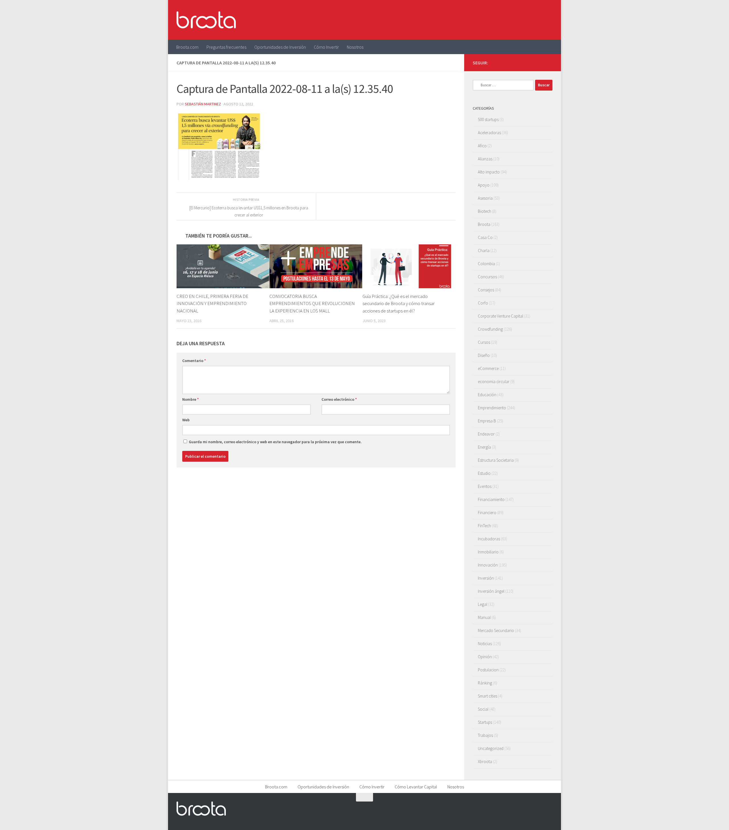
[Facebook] (521, 62)
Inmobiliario (488, 552)
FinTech (484, 525)
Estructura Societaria (496, 460)
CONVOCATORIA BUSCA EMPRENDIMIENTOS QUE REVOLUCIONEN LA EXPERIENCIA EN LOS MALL (312, 303)
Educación (487, 394)
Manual (484, 617)
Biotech (484, 211)
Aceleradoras (489, 132)
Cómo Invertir (326, 47)
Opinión (485, 656)
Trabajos (485, 735)
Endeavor (486, 434)
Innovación (488, 565)
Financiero (487, 512)
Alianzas (485, 158)
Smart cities (487, 696)
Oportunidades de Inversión (280, 47)
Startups (485, 722)
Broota (484, 224)
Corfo (483, 303)
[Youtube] (539, 62)
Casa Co (485, 237)
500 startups (488, 119)
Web (186, 419)
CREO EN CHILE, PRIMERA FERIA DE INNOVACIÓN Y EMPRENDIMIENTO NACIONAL (212, 303)
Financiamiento (491, 499)
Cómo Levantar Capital (416, 787)
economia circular (493, 381)
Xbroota (485, 761)
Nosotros (355, 47)
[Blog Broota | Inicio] (206, 19)
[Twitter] (530, 62)
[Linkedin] (549, 62)
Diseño (484, 355)
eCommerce (488, 368)
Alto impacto (489, 172)
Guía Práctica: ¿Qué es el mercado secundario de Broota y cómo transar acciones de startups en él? (399, 303)
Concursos (487, 276)
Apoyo (484, 185)
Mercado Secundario (496, 630)
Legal (482, 604)
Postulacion (488, 669)
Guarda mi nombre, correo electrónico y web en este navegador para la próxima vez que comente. (275, 441)
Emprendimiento (492, 407)
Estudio (484, 473)
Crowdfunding (490, 329)
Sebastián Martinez (203, 104)
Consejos (486, 290)
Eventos (485, 486)
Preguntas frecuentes (226, 47)
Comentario (194, 360)
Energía (484, 447)
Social (483, 709)
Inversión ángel (491, 591)
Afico (482, 145)
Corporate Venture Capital (500, 316)
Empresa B (487, 421)
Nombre (190, 399)
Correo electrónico (339, 399)
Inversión (486, 578)
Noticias (485, 643)
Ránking (485, 683)
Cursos (484, 342)
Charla (484, 250)
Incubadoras (489, 538)
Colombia (486, 263)
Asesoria (485, 198)
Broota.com (187, 47)
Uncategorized (490, 748)
